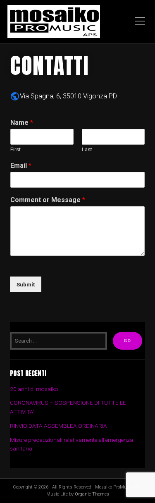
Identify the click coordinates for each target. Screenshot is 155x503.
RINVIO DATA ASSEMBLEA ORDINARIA (58, 425)
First (15, 149)
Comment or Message (47, 200)
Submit (26, 284)
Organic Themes (92, 494)
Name (21, 122)
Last (87, 149)
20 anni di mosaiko (34, 389)
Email (20, 165)
